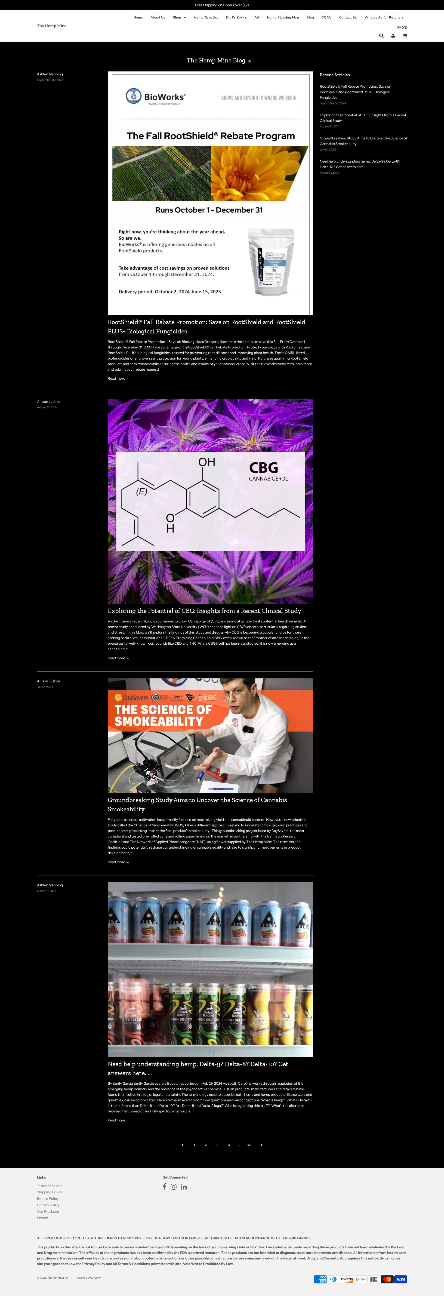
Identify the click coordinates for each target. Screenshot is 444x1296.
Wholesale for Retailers (384, 17)
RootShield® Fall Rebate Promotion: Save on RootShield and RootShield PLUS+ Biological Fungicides (355, 92)
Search (42, 1218)
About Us (158, 17)
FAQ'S (402, 27)
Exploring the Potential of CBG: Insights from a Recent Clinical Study (204, 611)
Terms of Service (50, 1186)
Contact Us (348, 17)
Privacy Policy (48, 1205)
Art (256, 17)
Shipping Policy (49, 1192)
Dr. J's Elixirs (236, 17)
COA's (326, 17)
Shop (177, 17)
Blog (310, 17)
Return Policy (48, 1198)
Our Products (48, 1211)
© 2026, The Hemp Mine (52, 1277)
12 (249, 1145)
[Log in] (393, 35)
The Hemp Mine (51, 25)
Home (138, 17)
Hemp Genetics (206, 17)
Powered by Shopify (88, 1277)
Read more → (118, 378)
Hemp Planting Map (283, 17)
